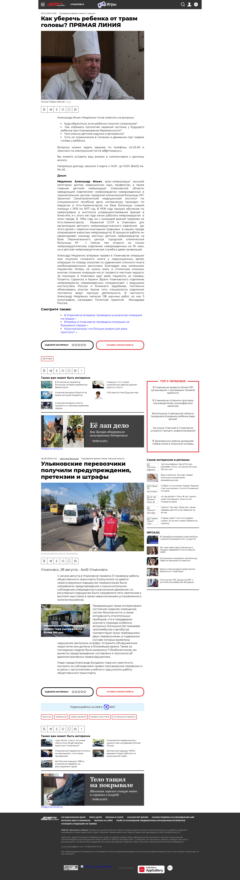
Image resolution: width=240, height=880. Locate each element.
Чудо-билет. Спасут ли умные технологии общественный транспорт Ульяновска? (70, 743)
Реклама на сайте (103, 821)
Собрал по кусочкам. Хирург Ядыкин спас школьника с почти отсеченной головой (180, 488)
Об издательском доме (73, 817)
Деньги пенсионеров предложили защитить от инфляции (177, 570)
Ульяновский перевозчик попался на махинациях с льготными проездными (72, 753)
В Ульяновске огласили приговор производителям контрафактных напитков (172, 403)
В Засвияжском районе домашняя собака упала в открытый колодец (173, 442)
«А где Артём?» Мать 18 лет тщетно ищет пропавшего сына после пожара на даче (178, 499)
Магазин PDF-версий (137, 817)
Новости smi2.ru (52, 448)
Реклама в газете (114, 817)
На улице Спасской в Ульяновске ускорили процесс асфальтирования (173, 429)
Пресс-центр (95, 817)
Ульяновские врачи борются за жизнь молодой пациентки (71, 393)
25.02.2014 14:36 (48, 13)
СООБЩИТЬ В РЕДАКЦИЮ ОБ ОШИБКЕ (79, 824)
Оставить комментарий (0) (120, 345)
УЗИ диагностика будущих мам (122, 392)
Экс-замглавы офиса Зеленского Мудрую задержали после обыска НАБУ (177, 549)
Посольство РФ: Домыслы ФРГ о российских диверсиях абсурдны (177, 581)
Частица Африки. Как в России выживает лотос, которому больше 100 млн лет (179, 467)
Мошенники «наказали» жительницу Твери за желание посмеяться (178, 559)
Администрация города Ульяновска (59, 553)
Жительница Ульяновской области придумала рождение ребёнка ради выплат (173, 416)
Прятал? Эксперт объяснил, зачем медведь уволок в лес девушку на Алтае (178, 510)
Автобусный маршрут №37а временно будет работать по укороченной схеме (121, 753)
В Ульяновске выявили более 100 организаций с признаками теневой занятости (173, 390)
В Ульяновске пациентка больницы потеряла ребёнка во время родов (71, 385)
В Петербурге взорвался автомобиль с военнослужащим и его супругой (179, 538)
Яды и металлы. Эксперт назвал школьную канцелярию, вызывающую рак (177, 477)
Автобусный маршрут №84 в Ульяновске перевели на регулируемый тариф (69, 764)
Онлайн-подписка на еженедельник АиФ (173, 817)
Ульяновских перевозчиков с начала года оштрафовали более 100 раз (123, 743)
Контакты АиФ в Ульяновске (75, 821)
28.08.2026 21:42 (49, 458)
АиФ (68, 102)
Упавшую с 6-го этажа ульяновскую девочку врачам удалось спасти (122, 385)
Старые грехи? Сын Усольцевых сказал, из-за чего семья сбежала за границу (179, 521)
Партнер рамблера (126, 868)
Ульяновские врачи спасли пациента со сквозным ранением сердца (72, 405)
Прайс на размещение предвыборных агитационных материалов (150, 821)
